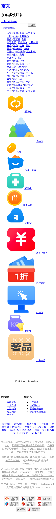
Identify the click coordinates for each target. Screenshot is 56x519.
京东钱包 (23, 484)
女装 (15, 63)
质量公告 (39, 430)
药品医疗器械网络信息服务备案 (28, 445)
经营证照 (40, 472)
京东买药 (11, 67)
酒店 (15, 82)
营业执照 (21, 478)
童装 (22, 63)
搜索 (32, 25)
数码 (24, 39)
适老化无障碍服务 (21, 509)
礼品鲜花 (17, 85)
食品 (9, 45)
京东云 (34, 484)
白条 (15, 91)
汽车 (15, 70)
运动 (15, 60)
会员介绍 (11, 405)
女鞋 (9, 76)
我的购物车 (9, 28)
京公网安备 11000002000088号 (16, 442)
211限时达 (35, 405)
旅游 (22, 82)
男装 (9, 63)
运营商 (16, 39)
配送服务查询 (36, 408)
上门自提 (34, 402)
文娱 (15, 73)
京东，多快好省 (9, 21)
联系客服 (31, 424)
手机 (9, 39)
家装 (9, 54)
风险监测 (26, 430)
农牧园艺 (28, 85)
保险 (22, 91)
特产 (28, 45)
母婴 (9, 79)
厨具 (20, 57)
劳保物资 (20, 51)
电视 (22, 33)
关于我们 (6, 424)
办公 (15, 36)
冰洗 (9, 33)
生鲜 (22, 45)
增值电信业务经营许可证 (41, 478)
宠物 (26, 48)
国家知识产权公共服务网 (33, 509)
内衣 (28, 63)
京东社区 (14, 430)
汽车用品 (24, 70)
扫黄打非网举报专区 (44, 504)
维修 (15, 88)
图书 (9, 73)
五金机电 (31, 51)
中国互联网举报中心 (11, 504)
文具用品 (24, 36)
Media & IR (37, 433)
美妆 (9, 48)
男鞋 (9, 60)
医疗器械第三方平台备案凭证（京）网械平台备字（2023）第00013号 (28, 475)
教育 (22, 73)
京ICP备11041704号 (45, 442)
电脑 (9, 36)
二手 (28, 88)
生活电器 (11, 42)
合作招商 (44, 424)
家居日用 (11, 57)
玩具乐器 (17, 79)
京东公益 (23, 433)
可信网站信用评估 (11, 498)
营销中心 (16, 427)
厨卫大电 (30, 33)
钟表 (22, 76)
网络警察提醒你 (28, 498)
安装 (9, 88)
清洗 (22, 88)
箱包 (15, 76)
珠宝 (28, 76)
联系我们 (19, 424)
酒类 (15, 45)
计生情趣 (22, 67)
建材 (15, 54)
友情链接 (41, 427)
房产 (9, 70)
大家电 (10, 415)
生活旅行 (11, 408)
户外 (22, 60)
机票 (9, 82)
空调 (15, 33)
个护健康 (33, 42)
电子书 (29, 73)
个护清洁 (17, 48)
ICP (7, 445)
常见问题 (11, 412)
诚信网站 (44, 498)
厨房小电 (22, 42)
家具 (22, 54)
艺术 (9, 85)
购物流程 (11, 402)
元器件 (10, 51)
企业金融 (30, 91)
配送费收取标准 (38, 412)
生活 (28, 82)
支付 (9, 91)
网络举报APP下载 (28, 504)
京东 (5, 6)
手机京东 (29, 427)
